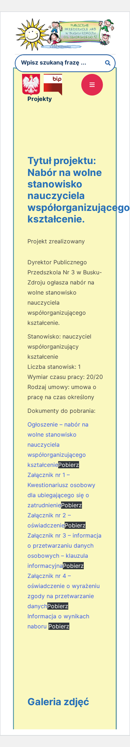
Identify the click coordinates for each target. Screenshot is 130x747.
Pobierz (68, 464)
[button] (92, 85)
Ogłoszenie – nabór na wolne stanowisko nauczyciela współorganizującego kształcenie (57, 444)
